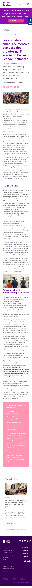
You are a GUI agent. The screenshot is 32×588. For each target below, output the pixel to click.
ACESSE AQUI (14, 20)
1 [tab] (8, 529)
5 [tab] (24, 529)
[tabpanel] (16, 281)
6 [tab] (16, 532)
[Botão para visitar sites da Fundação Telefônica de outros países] (28, 4)
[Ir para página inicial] (5, 4)
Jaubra (10, 255)
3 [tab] (16, 529)
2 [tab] (12, 529)
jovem (21, 207)
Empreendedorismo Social (13, 82)
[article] (16, 288)
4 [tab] (20, 529)
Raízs (14, 255)
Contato (26, 556)
